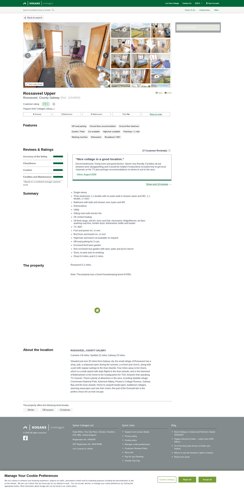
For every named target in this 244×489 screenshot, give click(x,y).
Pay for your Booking (134, 456)
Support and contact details (137, 432)
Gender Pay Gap (132, 461)
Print (169, 93)
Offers (216, 10)
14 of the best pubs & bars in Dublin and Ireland (192, 447)
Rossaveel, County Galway (51, 97)
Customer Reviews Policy (136, 448)
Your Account (213, 3)
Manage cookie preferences (137, 444)
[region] (122, 480)
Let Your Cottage (172, 3)
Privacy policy (131, 436)
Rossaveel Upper (39, 93)
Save (160, 93)
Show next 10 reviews (157, 184)
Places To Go (190, 10)
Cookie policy (131, 440)
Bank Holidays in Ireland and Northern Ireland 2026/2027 (194, 433)
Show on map (156, 114)
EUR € (198, 3)
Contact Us (186, 3)
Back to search (34, 18)
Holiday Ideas (204, 10)
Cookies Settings (167, 479)
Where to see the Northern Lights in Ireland (193, 453)
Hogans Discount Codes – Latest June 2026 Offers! (194, 440)
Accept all (207, 479)
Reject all (187, 479)
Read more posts (182, 457)
